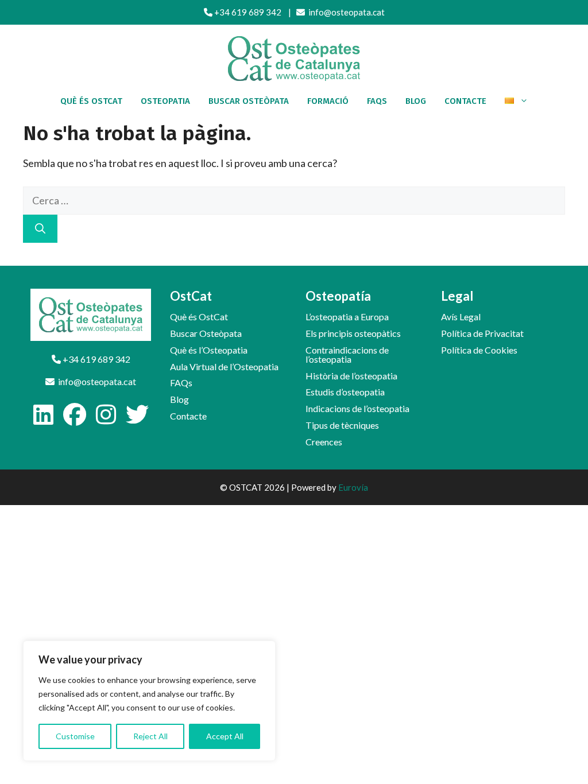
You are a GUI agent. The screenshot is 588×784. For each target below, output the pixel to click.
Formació (328, 101)
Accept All (224, 736)
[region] (149, 701)
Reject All (150, 736)
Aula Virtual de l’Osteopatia (224, 366)
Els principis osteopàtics (353, 333)
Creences (323, 441)
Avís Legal (461, 316)
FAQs (377, 101)
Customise (75, 736)
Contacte (465, 101)
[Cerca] (40, 229)
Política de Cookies (479, 349)
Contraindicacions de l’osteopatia (347, 354)
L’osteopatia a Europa (347, 316)
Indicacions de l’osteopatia (357, 408)
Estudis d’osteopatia (345, 391)
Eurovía (353, 487)
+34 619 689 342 (246, 12)
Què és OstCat (199, 316)
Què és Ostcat (91, 101)
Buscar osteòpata (248, 101)
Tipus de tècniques (342, 425)
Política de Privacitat (482, 333)
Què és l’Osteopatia (208, 349)
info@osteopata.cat (345, 12)
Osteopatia (165, 101)
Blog (415, 101)
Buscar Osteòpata (206, 333)
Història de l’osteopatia (351, 375)
